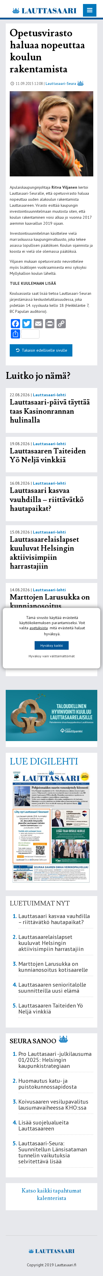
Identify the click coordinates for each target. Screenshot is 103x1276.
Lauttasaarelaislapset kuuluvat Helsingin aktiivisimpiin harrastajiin (44, 553)
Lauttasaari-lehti (49, 394)
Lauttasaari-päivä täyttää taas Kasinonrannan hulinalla (50, 411)
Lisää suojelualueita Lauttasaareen (43, 1125)
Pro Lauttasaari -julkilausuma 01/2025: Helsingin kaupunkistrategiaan (55, 1060)
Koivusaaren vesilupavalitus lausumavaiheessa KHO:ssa (53, 1104)
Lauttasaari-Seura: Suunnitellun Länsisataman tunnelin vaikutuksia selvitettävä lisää (52, 1152)
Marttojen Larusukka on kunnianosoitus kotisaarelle (50, 606)
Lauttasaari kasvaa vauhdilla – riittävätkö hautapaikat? (47, 499)
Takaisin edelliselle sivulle (44, 350)
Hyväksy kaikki (51, 645)
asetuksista (38, 627)
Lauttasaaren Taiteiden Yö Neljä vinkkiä (48, 455)
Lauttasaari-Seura (60, 83)
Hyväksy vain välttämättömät (52, 656)
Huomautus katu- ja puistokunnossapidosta (47, 1083)
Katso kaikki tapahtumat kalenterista (51, 1194)
